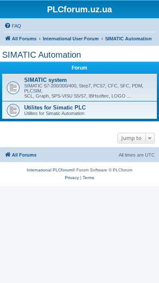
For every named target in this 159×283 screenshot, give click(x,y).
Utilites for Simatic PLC (55, 107)
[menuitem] (12, 26)
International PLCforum (49, 170)
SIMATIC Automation (41, 54)
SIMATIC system (45, 80)
